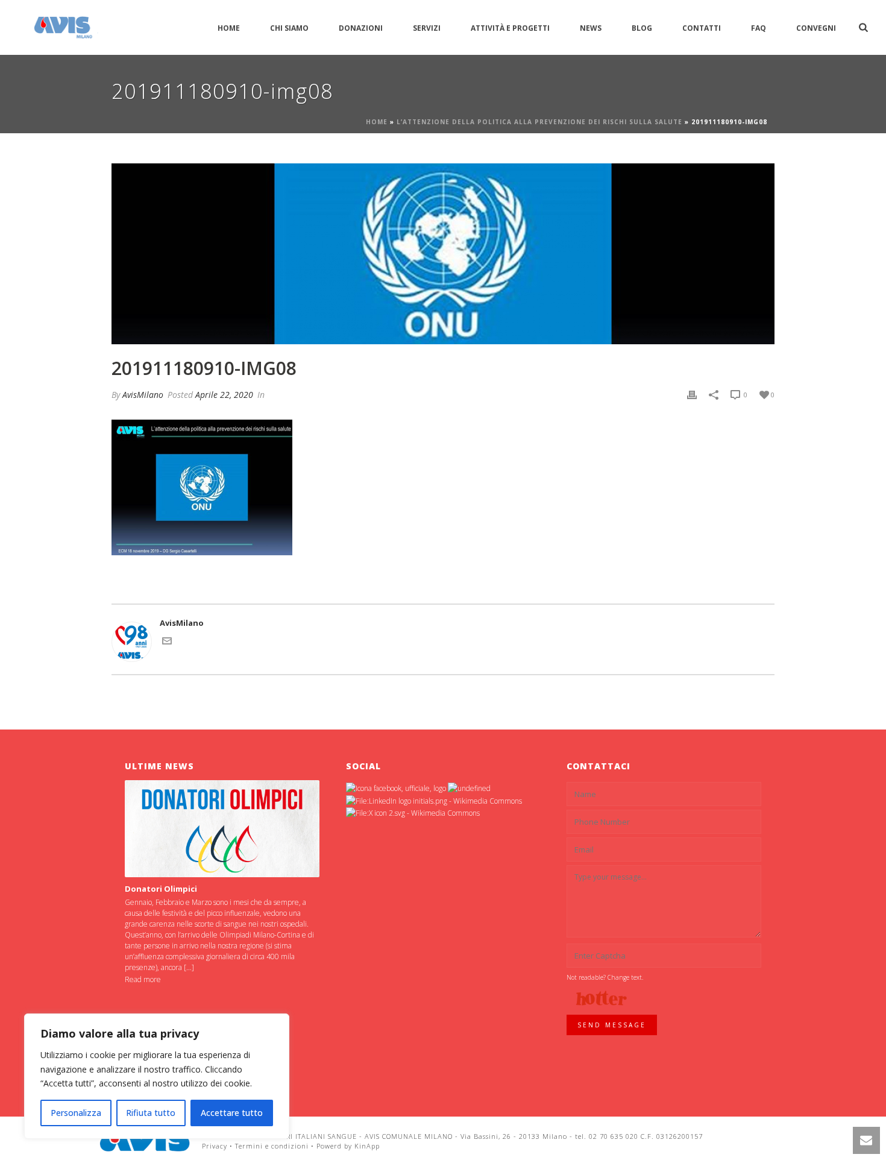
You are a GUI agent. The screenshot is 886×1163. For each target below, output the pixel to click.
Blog (642, 28)
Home (229, 28)
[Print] (692, 395)
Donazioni (361, 28)
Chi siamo (289, 28)
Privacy (214, 1145)
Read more (143, 979)
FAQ (758, 28)
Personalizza (76, 1112)
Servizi (427, 28)
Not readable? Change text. (605, 977)
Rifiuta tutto (150, 1112)
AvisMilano (142, 394)
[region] (156, 1076)
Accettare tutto (232, 1112)
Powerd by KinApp (348, 1145)
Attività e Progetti (510, 28)
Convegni (816, 28)
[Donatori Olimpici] (222, 828)
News (591, 28)
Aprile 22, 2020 (224, 394)
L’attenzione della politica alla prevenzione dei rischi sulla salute (539, 122)
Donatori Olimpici (161, 888)
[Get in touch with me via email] (167, 642)
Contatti (701, 28)
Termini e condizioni (272, 1145)
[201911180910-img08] (443, 253)
